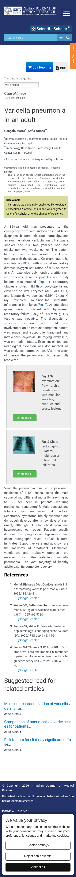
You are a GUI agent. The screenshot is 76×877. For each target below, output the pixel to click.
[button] (66, 13)
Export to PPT (25, 417)
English (14, 84)
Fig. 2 (42, 305)
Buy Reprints (41, 67)
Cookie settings (38, 845)
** (46, 130)
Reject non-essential (38, 856)
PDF (63, 68)
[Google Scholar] (28, 598)
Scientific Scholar (31, 796)
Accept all (38, 867)
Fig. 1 (44, 282)
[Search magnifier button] (68, 37)
